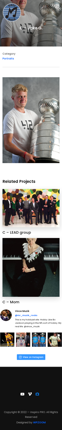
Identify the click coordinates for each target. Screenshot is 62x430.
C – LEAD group (16, 232)
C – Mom (10, 302)
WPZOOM (39, 422)
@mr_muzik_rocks (26, 315)
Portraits (8, 58)
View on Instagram (33, 357)
